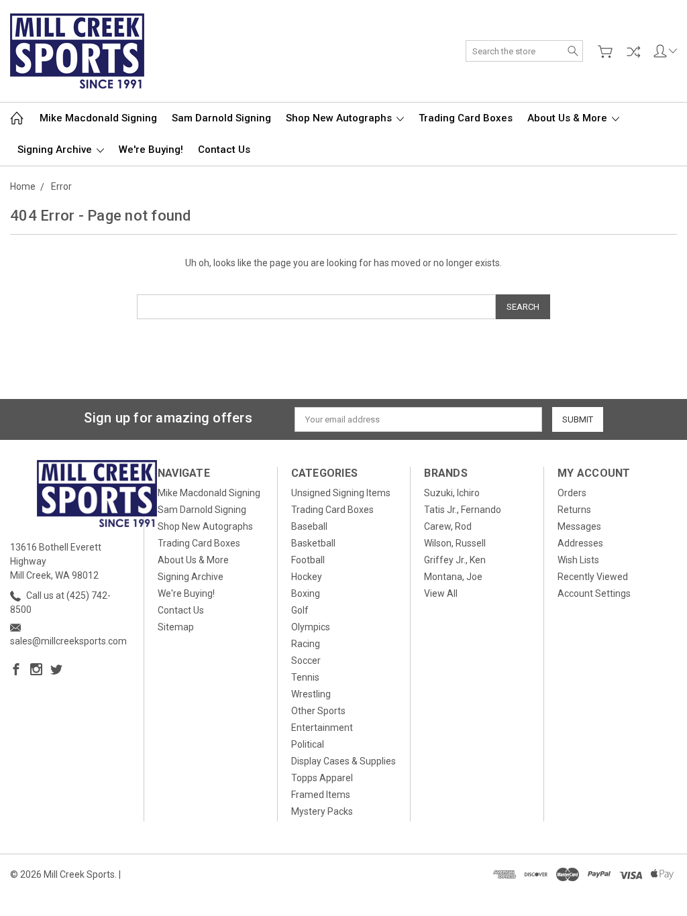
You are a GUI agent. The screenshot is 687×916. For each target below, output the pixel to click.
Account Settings (594, 593)
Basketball (313, 543)
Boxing (305, 593)
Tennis (305, 677)
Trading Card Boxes (466, 118)
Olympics (310, 627)
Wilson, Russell (455, 543)
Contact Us (224, 150)
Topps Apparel (322, 777)
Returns (574, 509)
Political (307, 744)
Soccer (306, 660)
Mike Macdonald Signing (98, 118)
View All (441, 593)
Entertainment (322, 727)
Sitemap (176, 627)
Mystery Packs (322, 811)
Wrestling (311, 694)
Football (308, 560)
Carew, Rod (448, 526)
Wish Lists (578, 560)
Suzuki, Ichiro (452, 493)
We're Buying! (151, 150)
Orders (572, 493)
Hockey (306, 576)
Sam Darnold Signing (221, 118)
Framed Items (320, 794)
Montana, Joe (453, 576)
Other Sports (318, 710)
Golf (300, 610)
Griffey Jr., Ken (455, 560)
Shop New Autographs (340, 118)
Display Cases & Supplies (343, 761)
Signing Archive (56, 150)
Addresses (580, 543)
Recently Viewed (593, 576)
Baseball (309, 526)
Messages (579, 526)
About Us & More (568, 118)
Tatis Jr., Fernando (462, 509)
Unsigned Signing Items (340, 493)
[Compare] (633, 51)
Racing (305, 643)
